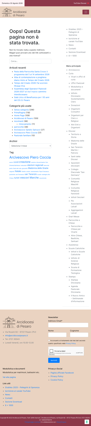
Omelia (24, 171)
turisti (16, 178)
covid (16, 162)
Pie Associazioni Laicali (76, 204)
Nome (51, 330)
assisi (11, 162)
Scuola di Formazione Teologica (76, 270)
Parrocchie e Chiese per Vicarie (76, 229)
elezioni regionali (35, 165)
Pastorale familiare (22, 135)
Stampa (72, 276)
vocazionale (42, 178)
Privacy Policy (71, 343)
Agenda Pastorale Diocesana (75, 289)
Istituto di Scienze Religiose (75, 261)
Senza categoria (21, 109)
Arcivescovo (74, 70)
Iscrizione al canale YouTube (17, 391)
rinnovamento (25, 124)
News (71, 45)
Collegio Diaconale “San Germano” (77, 172)
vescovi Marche (29, 177)
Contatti (72, 48)
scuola (39, 174)
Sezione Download (77, 52)
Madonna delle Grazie (38, 168)
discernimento (40, 162)
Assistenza (73, 245)
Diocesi (72, 131)
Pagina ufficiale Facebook (62, 373)
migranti (11, 171)
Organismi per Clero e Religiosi (77, 118)
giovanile (24, 168)
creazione (24, 161)
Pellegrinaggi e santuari (33, 422)
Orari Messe (74, 216)
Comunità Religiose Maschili (75, 181)
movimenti (18, 121)
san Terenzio (31, 174)
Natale (18, 171)
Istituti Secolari (77, 197)
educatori (24, 165)
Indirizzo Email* (55, 321)
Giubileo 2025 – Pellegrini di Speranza (76, 32)
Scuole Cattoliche (76, 248)
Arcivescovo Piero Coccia (25, 132)
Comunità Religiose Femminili (75, 191)
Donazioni (75, 105)
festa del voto (17, 168)
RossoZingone (61, 422)
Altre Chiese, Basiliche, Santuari (76, 238)
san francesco (20, 174)
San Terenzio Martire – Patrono (77, 150)
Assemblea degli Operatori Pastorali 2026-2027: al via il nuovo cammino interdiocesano (30, 92)
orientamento (35, 171)
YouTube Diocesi (80, 3)
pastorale (12, 174)
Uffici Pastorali (77, 83)
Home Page (19, 115)
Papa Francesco (44, 171)
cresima (33, 162)
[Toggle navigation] (85, 12)
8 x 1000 (73, 55)
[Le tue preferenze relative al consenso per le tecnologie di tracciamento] (87, 422)
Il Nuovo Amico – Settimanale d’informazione (78, 298)
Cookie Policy (57, 380)
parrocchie (19, 127)
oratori (28, 171)
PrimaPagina (19, 112)
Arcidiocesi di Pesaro (23, 118)
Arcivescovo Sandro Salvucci (27, 130)
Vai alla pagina (9, 377)
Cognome (74, 330)
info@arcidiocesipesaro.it (16, 335)
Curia (71, 73)
